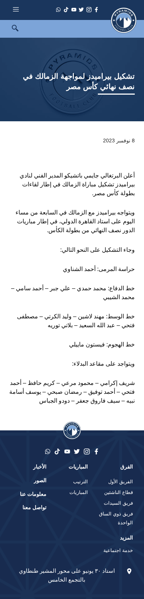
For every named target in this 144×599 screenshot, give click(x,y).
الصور (40, 480)
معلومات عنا (33, 494)
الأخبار (40, 467)
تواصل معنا (35, 507)
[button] (11, 28)
